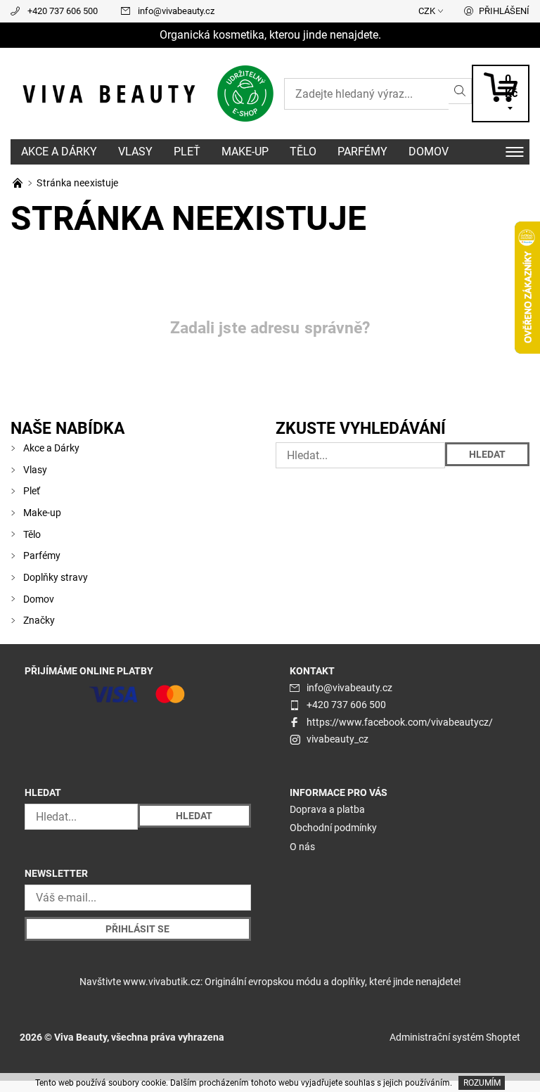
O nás (302, 846)
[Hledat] (460, 91)
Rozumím (482, 1083)
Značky (39, 620)
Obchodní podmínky (333, 827)
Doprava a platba (327, 809)
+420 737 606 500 (62, 11)
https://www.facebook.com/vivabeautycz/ (400, 722)
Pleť (187, 151)
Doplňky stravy (55, 577)
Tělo (303, 151)
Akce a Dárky (59, 151)
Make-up (245, 151)
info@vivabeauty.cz (176, 11)
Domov (429, 151)
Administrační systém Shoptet (455, 1037)
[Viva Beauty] (140, 94)
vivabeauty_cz (337, 739)
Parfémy (362, 151)
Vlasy (135, 151)
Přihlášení (504, 11)
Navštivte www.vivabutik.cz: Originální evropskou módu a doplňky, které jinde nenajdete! (270, 982)
